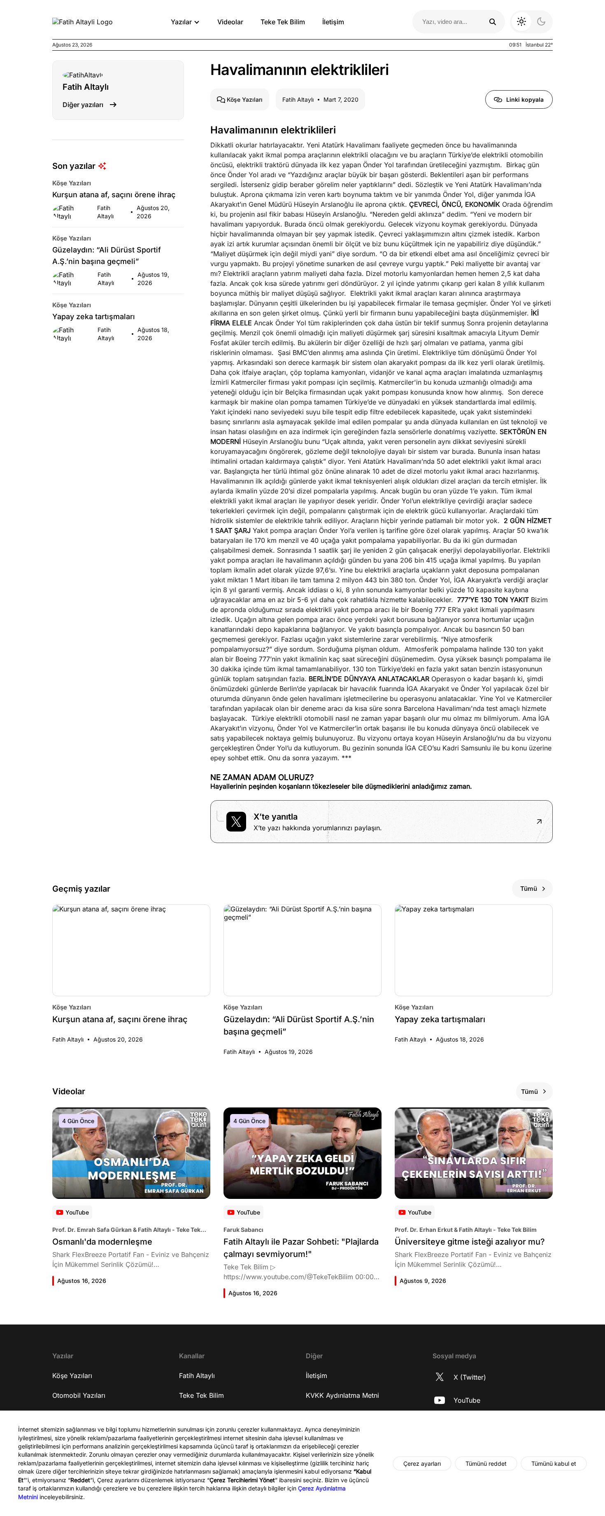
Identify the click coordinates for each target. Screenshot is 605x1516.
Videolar (230, 22)
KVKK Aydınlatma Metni (342, 1395)
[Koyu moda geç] (531, 21)
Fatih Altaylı (197, 1375)
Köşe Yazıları (72, 1375)
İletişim (333, 22)
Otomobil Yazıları (78, 1395)
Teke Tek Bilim (283, 22)
